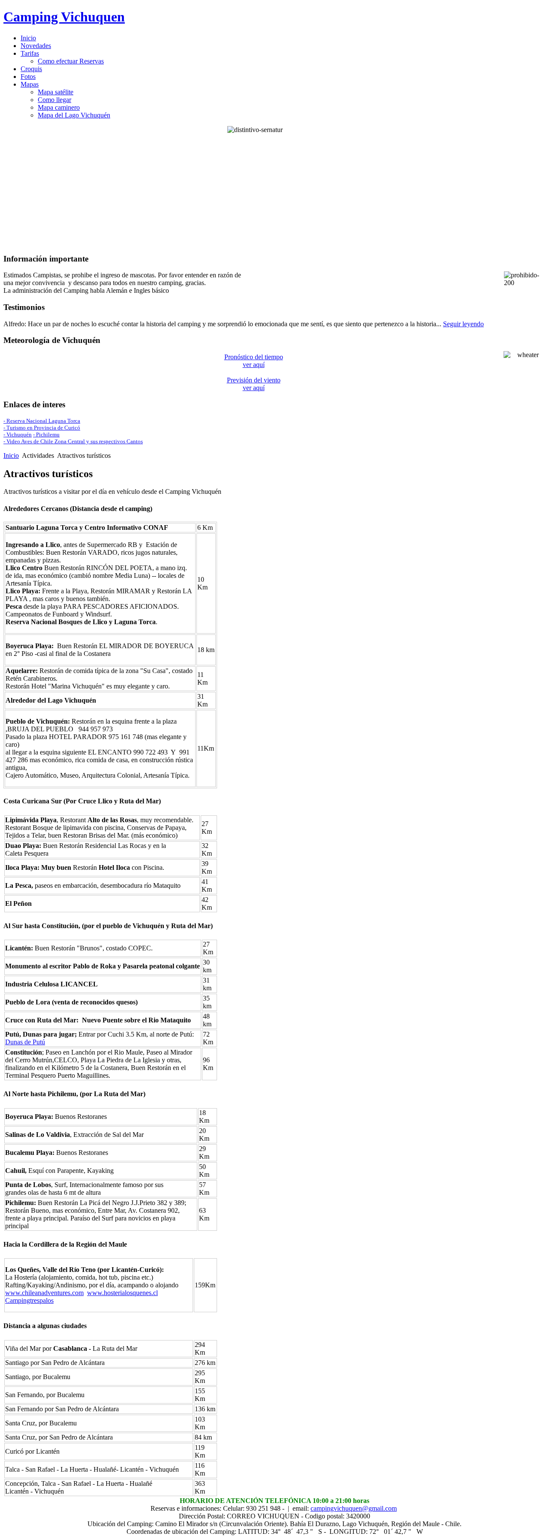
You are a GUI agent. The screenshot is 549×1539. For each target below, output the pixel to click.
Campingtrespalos (29, 1300)
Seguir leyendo (463, 324)
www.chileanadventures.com (44, 1292)
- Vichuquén (17, 434)
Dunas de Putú (25, 1042)
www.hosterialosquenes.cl (122, 1292)
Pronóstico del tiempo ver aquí (253, 360)
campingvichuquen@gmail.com (354, 1508)
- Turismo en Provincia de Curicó (41, 427)
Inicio (11, 455)
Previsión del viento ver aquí (254, 383)
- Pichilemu (46, 434)
